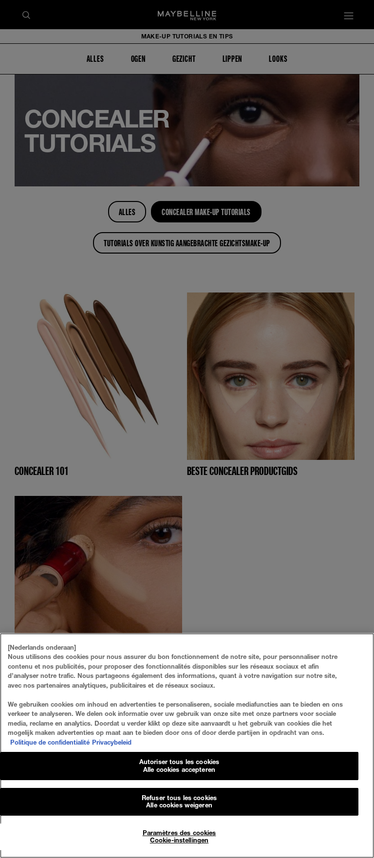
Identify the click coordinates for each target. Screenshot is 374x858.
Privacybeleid (111, 742)
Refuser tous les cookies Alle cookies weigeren (179, 801)
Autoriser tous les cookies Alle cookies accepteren (179, 765)
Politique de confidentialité (50, 742)
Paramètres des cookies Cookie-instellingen (179, 836)
